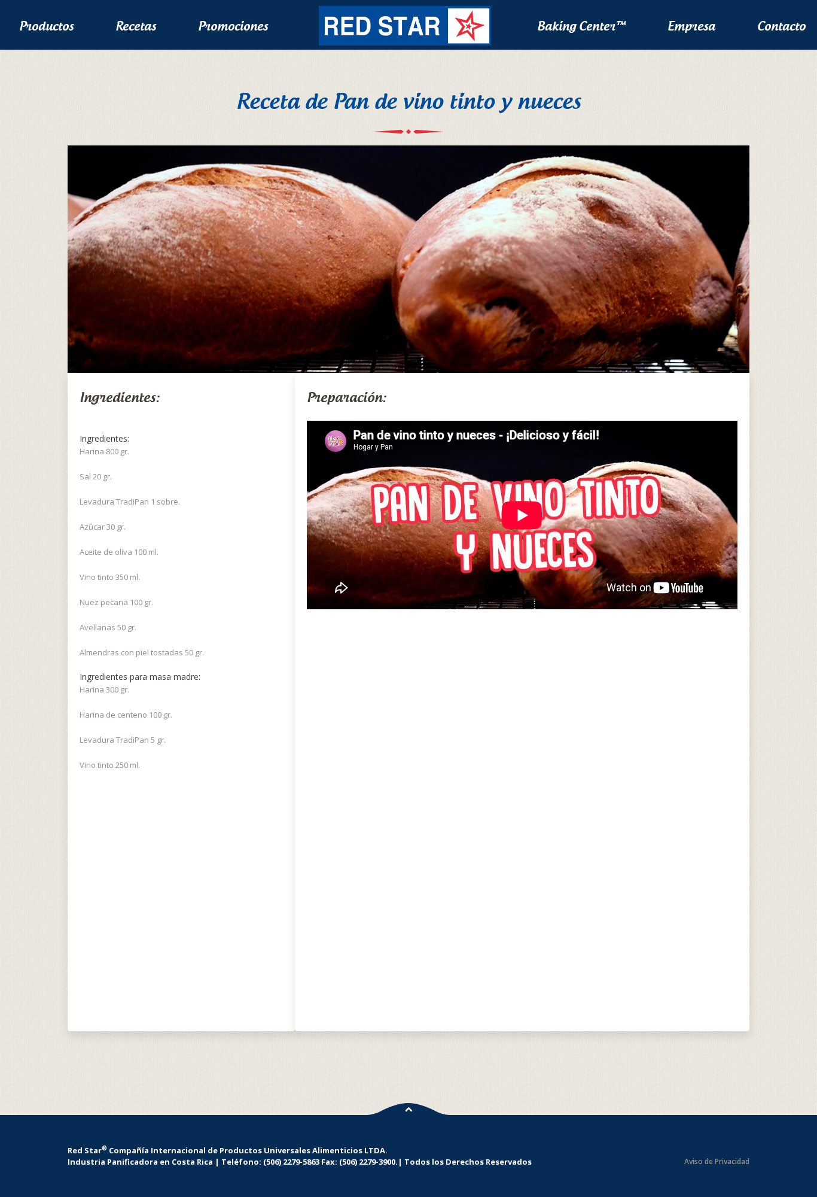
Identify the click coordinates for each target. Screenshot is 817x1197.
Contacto (781, 26)
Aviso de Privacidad (716, 1161)
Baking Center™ (581, 26)
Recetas (135, 26)
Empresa (691, 26)
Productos (46, 26)
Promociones (233, 26)
